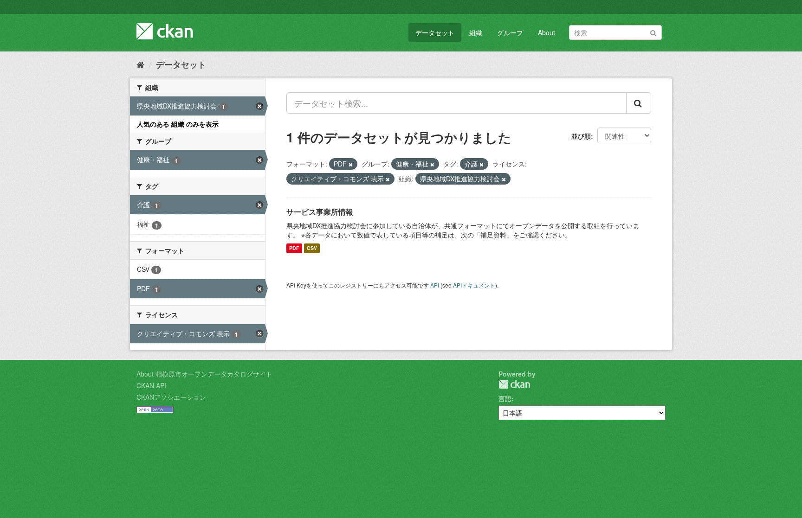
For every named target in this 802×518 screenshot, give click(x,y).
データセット (434, 32)
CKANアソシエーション (171, 397)
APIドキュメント (474, 285)
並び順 (581, 136)
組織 (475, 32)
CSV (312, 248)
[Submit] (653, 32)
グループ (510, 32)
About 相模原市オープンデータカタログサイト (204, 373)
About (546, 32)
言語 (504, 398)
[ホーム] (140, 64)
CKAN (514, 384)
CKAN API (151, 385)
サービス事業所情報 (319, 211)
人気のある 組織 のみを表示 (178, 123)
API (434, 285)
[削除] (351, 164)
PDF (294, 248)
